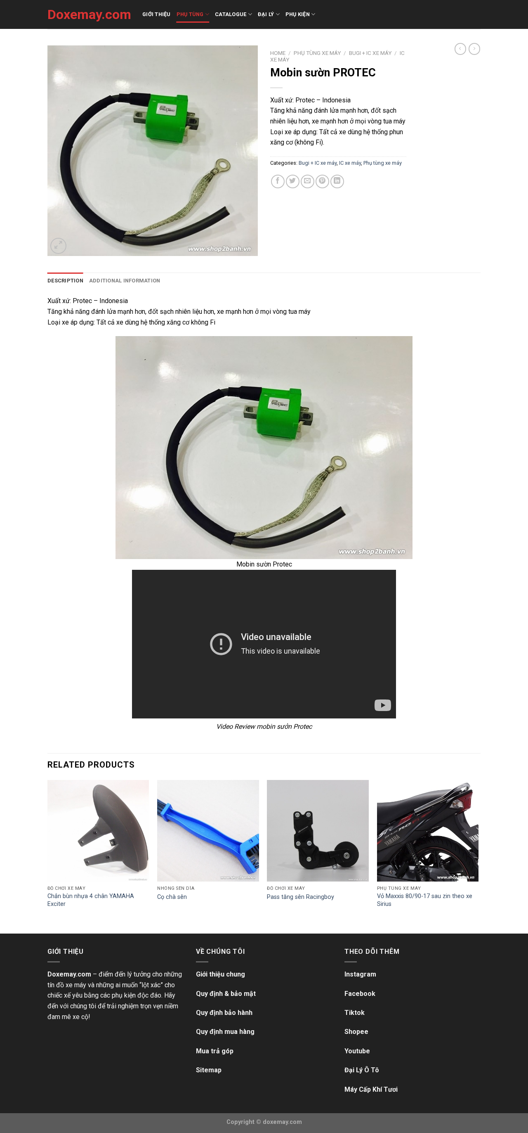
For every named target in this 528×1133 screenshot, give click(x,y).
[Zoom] (58, 246)
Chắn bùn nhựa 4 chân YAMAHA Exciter (90, 900)
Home (277, 53)
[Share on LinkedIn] (337, 181)
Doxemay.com (88, 14)
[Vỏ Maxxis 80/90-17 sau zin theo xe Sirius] (428, 831)
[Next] (478, 856)
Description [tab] (65, 280)
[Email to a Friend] (307, 181)
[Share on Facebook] (278, 181)
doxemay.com (282, 1122)
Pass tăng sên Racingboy (300, 897)
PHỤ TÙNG (190, 14)
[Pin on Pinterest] (322, 181)
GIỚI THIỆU (156, 14)
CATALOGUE (230, 14)
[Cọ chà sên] (208, 831)
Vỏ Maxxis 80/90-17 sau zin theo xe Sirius (424, 900)
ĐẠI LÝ (266, 14)
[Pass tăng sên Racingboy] (318, 831)
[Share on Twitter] (292, 181)
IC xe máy (350, 163)
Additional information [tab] (124, 280)
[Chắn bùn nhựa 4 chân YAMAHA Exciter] (98, 831)
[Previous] (48, 856)
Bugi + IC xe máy (370, 53)
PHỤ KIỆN (297, 14)
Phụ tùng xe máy (317, 53)
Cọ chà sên (172, 897)
